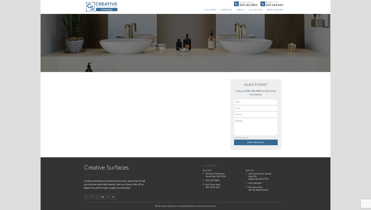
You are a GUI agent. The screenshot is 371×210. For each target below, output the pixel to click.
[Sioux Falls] (236, 3)
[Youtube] (102, 197)
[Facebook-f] (86, 197)
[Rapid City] (262, 3)
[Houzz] (113, 197)
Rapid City (272, 2)
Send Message (255, 142)
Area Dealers (275, 9)
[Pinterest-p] (91, 197)
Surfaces (226, 9)
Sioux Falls (247, 2)
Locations (255, 9)
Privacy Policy (201, 206)
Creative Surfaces (106, 167)
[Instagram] (108, 197)
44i (214, 206)
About (241, 9)
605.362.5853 (254, 91)
